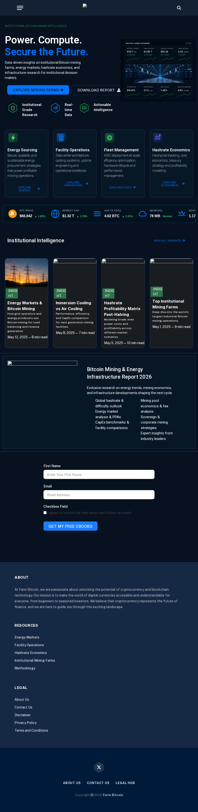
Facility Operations (29, 645)
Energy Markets (26, 637)
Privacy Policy (25, 723)
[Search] (178, 7)
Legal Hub (125, 783)
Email (47, 486)
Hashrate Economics (30, 653)
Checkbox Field (55, 506)
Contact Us (23, 707)
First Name (52, 466)
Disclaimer (22, 715)
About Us (21, 699)
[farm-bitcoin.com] (99, 7)
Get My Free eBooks (70, 526)
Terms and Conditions (31, 730)
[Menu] (20, 7)
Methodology (24, 668)
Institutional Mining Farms (34, 660)
